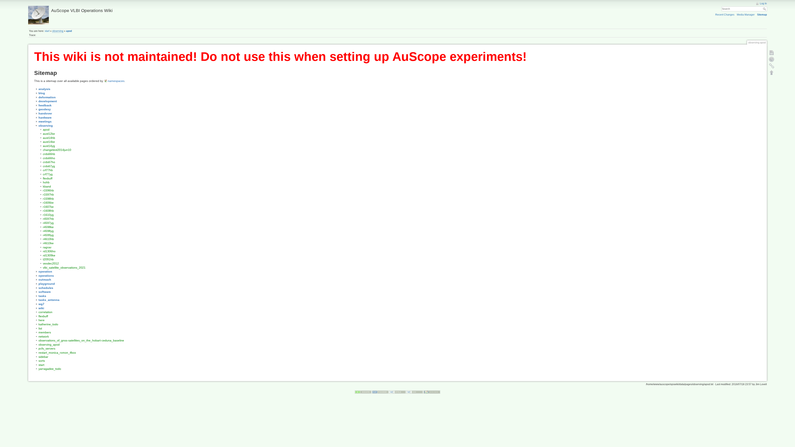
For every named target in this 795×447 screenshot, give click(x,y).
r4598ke (48, 227)
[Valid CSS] (414, 391)
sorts (42, 360)
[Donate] (363, 391)
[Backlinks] (771, 65)
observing (57, 31)
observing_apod (49, 344)
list (40, 328)
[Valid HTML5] (397, 391)
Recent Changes (724, 14)
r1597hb (48, 194)
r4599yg (48, 235)
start (47, 31)
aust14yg (49, 146)
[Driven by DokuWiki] (432, 391)
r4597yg (48, 223)
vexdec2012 (51, 263)
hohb (46, 182)
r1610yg (48, 214)
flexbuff (47, 178)
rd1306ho (49, 251)
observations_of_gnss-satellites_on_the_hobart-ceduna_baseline (81, 340)
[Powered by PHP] (380, 391)
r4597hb (48, 218)
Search (765, 8)
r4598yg (48, 231)
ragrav (47, 247)
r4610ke (48, 243)
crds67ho (49, 162)
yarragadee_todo (50, 368)
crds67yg (49, 166)
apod (69, 31)
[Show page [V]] (771, 52)
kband (47, 186)
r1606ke (48, 202)
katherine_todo (48, 324)
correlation (45, 312)
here (42, 320)
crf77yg (48, 174)
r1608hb (48, 210)
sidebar (43, 356)
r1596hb (48, 190)
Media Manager (746, 14)
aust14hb (49, 137)
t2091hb (48, 259)
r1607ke (48, 206)
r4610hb (48, 239)
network (44, 336)
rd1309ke (49, 255)
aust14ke (49, 141)
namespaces (116, 81)
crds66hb (49, 154)
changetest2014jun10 (57, 149)
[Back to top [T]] (771, 72)
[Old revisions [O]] (771, 59)
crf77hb (48, 170)
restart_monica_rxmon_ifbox (57, 352)
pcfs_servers (47, 348)
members (45, 332)
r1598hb (48, 198)
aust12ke (49, 133)
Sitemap (762, 14)
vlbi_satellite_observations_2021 (64, 267)
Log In (763, 3)
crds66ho (49, 158)
